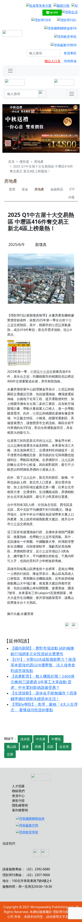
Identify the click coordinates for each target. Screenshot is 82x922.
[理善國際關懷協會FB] (60, 28)
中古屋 (44, 371)
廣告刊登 (18, 800)
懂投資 (24, 161)
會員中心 (18, 796)
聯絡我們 (18, 791)
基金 (25, 189)
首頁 (11, 161)
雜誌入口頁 (53, 61)
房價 (38, 746)
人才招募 (18, 786)
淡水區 (47, 440)
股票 (12, 189)
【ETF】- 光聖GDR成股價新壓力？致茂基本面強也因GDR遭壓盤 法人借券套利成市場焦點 (43, 665)
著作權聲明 (20, 810)
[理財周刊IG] (67, 20)
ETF (72, 189)
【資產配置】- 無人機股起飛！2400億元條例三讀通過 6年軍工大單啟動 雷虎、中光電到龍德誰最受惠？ (42, 682)
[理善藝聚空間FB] (63, 45)
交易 (10, 754)
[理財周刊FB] (41, 20)
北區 (50, 746)
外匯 (71, 197)
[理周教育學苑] (65, 36)
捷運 (25, 746)
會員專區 (70, 53)
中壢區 (56, 325)
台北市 (64, 746)
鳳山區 (11, 746)
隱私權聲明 (20, 805)
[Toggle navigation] (10, 71)
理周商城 (70, 61)
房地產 (39, 161)
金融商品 (56, 189)
